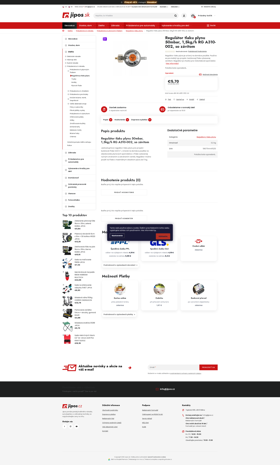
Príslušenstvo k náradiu (76, 66)
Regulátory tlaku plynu (80, 76)
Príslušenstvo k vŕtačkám (79, 91)
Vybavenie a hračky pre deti (78, 170)
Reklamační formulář (150, 410)
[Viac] (211, 25)
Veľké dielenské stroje (78, 104)
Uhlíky (72, 120)
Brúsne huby (74, 133)
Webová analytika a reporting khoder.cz (158, 459)
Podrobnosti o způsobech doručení (119, 265)
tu (155, 230)
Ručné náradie (72, 63)
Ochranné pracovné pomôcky (77, 185)
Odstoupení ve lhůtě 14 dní (152, 414)
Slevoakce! (152, 2)
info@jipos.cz (167, 389)
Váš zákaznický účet (110, 427)
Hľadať (175, 16)
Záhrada (72, 152)
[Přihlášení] (184, 16)
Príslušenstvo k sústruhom (80, 114)
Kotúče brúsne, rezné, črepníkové (78, 99)
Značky (71, 206)
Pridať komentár (124, 218)
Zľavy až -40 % (130, 2)
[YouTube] (76, 426)
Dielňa (71, 52)
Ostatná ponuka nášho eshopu (79, 142)
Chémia (73, 137)
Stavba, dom (74, 45)
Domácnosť (73, 178)
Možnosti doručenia (210, 74)
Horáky (74, 82)
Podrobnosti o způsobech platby (118, 314)
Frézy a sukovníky (76, 107)
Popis (105, 119)
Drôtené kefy (75, 127)
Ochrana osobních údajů (111, 423)
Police (69, 145)
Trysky (73, 79)
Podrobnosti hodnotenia (197, 51)
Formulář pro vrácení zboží (196, 426)
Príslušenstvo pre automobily (76, 160)
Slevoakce (72, 39)
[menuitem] (69, 25)
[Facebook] (64, 426)
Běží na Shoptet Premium (119, 459)
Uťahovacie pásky (77, 117)
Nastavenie (117, 235)
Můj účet (145, 423)
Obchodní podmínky (110, 410)
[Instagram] (70, 426)
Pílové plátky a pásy (77, 110)
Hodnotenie (120, 119)
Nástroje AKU (72, 60)
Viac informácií (172, 63)
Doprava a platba (139, 119)
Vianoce (71, 193)
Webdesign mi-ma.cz (136, 459)
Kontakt (163, 7)
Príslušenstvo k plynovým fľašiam (79, 71)
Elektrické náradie (74, 56)
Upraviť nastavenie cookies (157, 457)
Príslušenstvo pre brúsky (79, 94)
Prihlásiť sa (208, 367)
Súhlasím (163, 236)
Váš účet (174, 7)
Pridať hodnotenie (124, 192)
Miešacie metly (75, 130)
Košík (144, 427)
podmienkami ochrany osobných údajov (185, 373)
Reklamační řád (108, 418)
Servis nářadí (147, 418)
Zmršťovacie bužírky (77, 123)
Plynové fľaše (76, 85)
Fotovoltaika (74, 200)
